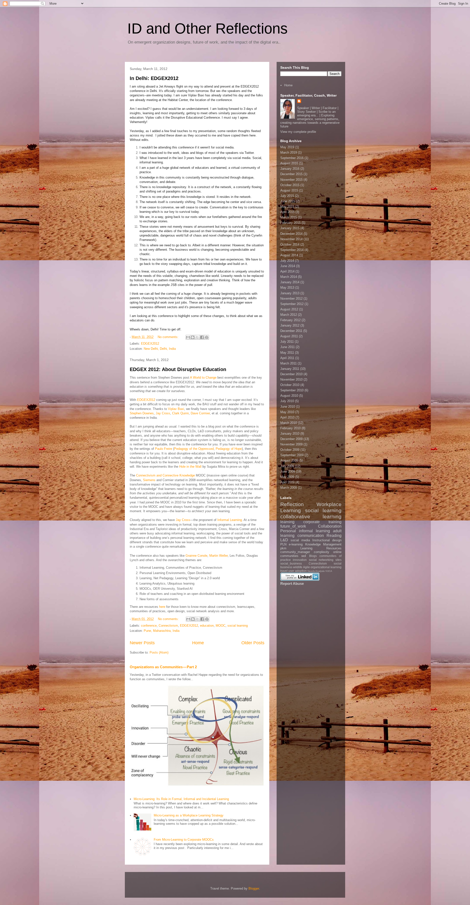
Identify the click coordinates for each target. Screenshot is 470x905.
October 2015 (289, 185)
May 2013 (287, 287)
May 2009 (287, 477)
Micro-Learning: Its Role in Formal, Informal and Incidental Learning (181, 799)
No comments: (168, 337)
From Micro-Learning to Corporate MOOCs (184, 839)
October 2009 (289, 450)
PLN (283, 544)
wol (303, 556)
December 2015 (291, 174)
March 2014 (288, 277)
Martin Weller (218, 555)
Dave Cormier (200, 413)
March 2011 (288, 363)
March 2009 (288, 487)
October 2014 (289, 244)
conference (149, 625)
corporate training (322, 522)
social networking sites (325, 559)
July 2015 (287, 196)
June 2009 (287, 471)
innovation (300, 559)
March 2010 (288, 423)
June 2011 (287, 347)
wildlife (297, 567)
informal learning (314, 531)
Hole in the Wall (190, 466)
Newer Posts (142, 642)
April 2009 (287, 482)
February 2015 (290, 223)
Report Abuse (292, 583)
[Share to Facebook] (202, 337)
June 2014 (287, 266)
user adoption (297, 570)
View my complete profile (298, 132)
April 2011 (287, 358)
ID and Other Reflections (207, 28)
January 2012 (289, 325)
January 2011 (289, 369)
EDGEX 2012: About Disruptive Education (178, 369)
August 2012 (289, 309)
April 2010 (287, 417)
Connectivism (168, 625)
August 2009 (289, 460)
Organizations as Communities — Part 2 (163, 667)
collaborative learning (310, 516)
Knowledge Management (323, 544)
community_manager (295, 552)
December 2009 (291, 439)
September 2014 (292, 250)
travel (284, 570)
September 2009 (292, 455)
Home (198, 642)
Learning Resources (320, 548)
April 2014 (287, 271)
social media (300, 540)
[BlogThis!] (192, 337)
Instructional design (326, 540)
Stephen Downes (142, 413)
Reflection (292, 504)
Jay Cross (163, 413)
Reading (334, 535)
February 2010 (290, 428)
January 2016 (289, 168)
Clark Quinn (180, 413)
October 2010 (289, 385)
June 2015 (287, 201)
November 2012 (291, 298)
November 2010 (291, 379)
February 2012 (290, 320)
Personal (288, 531)
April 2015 (287, 212)
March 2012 (288, 315)
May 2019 (287, 147)
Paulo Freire (163, 449)
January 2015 (289, 228)
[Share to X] (197, 337)
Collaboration (329, 526)
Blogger (253, 888)
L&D (284, 540)
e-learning (296, 544)
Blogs (313, 555)
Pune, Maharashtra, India (161, 631)
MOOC (220, 625)
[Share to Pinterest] (206, 337)
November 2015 (291, 179)
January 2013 (289, 293)
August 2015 (289, 190)
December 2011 (291, 331)
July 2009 (287, 466)
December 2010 (291, 374)
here (162, 607)
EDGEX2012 (150, 343)
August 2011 (289, 336)
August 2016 (289, 163)
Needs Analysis (316, 571)
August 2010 (289, 395)
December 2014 (291, 234)
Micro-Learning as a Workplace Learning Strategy (188, 815)
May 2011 (287, 352)
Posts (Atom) (159, 652)
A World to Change (203, 377)
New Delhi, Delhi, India (160, 349)
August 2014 (289, 255)
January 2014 (289, 282)
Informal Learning (229, 520)
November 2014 (291, 239)
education (207, 625)
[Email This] (188, 337)
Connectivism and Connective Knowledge (165, 475)
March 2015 (288, 217)
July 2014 (287, 260)
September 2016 (292, 158)
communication (310, 535)
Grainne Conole (196, 555)
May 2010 (287, 412)
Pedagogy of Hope (229, 449)
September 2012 (292, 304)
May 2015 (287, 206)
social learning (237, 625)
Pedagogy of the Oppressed (194, 449)
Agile (306, 567)
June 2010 (287, 406)
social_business (291, 563)
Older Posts (252, 642)
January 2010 (289, 433)
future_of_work (293, 526)
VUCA (328, 571)
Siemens (149, 480)
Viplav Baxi (176, 409)
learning (287, 522)
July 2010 (287, 401)
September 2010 (292, 390)
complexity (321, 552)
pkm (283, 548)
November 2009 (291, 444)
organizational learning (326, 567)
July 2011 (287, 341)
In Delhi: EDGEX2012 (154, 78)
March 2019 (288, 152)
